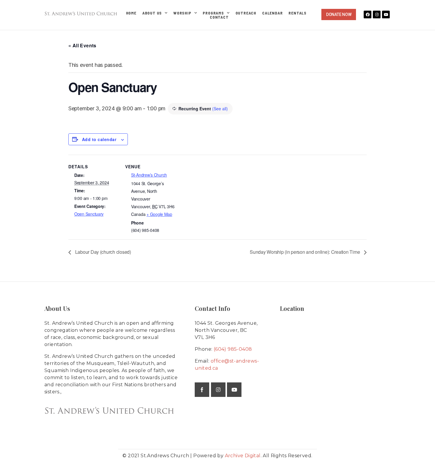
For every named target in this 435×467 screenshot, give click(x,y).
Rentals (298, 13)
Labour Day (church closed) (102, 251)
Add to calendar (99, 139)
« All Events (82, 45)
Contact (219, 17)
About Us (152, 13)
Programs (213, 13)
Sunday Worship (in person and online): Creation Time (305, 251)
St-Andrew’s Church (149, 175)
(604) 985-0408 (233, 349)
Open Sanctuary (89, 214)
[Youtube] (386, 14)
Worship (182, 13)
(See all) (220, 109)
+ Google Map (159, 214)
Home (131, 13)
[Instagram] (377, 14)
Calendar (272, 13)
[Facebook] (367, 14)
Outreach (246, 13)
